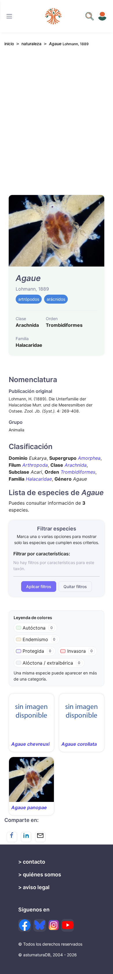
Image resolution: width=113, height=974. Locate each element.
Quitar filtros (75, 586)
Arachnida (76, 465)
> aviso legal (34, 887)
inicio (9, 43)
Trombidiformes (78, 472)
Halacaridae (39, 479)
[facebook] (24, 925)
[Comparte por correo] (40, 837)
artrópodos (28, 299)
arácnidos (56, 299)
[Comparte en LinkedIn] (26, 837)
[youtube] (67, 925)
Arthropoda (35, 465)
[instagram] (53, 925)
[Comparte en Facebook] (12, 837)
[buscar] (89, 16)
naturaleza (31, 43)
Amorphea (89, 458)
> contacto (31, 862)
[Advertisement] (56, 123)
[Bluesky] (39, 925)
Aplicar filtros (38, 586)
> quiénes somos (39, 874)
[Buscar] (9, 16)
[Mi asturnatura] (102, 16)
